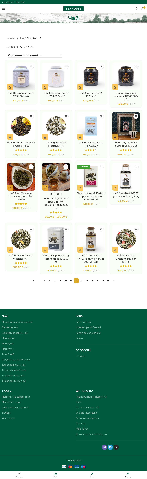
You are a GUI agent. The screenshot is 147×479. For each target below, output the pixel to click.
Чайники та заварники (16, 396)
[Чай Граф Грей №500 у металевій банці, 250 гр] (56, 239)
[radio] (52, 194)
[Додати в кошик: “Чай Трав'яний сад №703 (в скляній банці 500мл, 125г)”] (80, 250)
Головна (11, 38)
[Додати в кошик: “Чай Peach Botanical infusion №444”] (10, 250)
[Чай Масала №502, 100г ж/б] (91, 76)
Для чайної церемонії (15, 407)
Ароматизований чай (15, 333)
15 (92, 280)
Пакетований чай (12, 375)
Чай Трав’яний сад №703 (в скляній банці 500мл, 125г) (91, 258)
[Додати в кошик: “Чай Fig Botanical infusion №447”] (45, 137)
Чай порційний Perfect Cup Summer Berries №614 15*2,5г (91, 196)
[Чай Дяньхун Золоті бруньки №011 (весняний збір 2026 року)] (56, 177)
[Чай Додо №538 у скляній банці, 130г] (126, 126)
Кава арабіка (83, 322)
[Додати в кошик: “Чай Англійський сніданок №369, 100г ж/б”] (115, 87)
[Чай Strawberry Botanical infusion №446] (126, 239)
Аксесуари (8, 418)
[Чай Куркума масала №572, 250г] (91, 126)
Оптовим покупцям (88, 418)
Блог (78, 402)
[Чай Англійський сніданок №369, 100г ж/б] (126, 76)
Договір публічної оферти (91, 434)
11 (71, 280)
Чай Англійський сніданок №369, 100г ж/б (126, 96)
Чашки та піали (11, 402)
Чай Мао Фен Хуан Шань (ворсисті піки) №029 (21, 196)
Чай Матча (8, 338)
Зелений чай (10, 327)
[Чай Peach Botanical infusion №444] (21, 239)
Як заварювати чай (87, 407)
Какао (79, 338)
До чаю (80, 356)
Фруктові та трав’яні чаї (16, 359)
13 (81, 280)
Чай (21, 38)
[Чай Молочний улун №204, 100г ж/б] (56, 76)
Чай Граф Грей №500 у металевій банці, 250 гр (55, 258)
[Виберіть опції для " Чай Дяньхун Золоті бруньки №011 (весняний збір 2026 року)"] (45, 188)
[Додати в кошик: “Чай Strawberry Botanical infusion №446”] (115, 250)
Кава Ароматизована (88, 333)
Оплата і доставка (86, 412)
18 (108, 280)
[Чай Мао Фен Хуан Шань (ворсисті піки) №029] (21, 177)
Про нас (80, 423)
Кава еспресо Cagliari (88, 327)
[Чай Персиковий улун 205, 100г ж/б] (21, 76)
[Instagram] (116, 447)
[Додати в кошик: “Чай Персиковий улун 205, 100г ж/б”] (10, 87)
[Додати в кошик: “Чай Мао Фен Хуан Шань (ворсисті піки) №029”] (10, 188)
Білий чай (8, 354)
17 (103, 280)
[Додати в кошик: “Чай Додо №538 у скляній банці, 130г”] (115, 137)
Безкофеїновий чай (14, 365)
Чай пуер (7, 343)
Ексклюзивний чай (14, 381)
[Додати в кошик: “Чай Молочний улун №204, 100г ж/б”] (45, 87)
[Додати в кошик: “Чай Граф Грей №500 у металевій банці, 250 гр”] (45, 250)
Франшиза (82, 428)
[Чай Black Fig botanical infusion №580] (21, 126)
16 (97, 280)
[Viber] (104, 447)
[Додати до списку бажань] (31, 66)
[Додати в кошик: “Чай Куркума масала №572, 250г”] (80, 137)
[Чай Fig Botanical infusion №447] (56, 126)
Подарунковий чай (14, 370)
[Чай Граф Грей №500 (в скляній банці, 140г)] (126, 177)
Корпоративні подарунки (91, 396)
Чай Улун (7, 349)
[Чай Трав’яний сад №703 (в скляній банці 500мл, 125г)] (91, 239)
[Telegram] (110, 447)
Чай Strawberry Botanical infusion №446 (126, 258)
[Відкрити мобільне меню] (3, 8)
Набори (6, 412)
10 (65, 280)
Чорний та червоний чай (17, 322)
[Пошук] (137, 8)
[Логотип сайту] (73, 8)
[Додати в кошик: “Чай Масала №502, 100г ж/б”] (80, 87)
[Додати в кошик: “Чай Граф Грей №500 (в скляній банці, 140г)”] (115, 188)
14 (87, 280)
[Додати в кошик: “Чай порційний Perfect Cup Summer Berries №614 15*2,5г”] (80, 188)
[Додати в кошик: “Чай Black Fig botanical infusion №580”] (10, 137)
